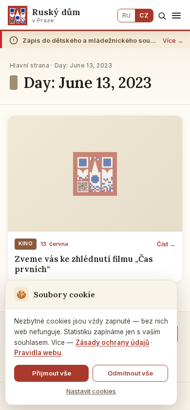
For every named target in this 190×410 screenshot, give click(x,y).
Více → (173, 40)
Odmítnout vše (130, 373)
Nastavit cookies (91, 391)
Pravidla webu (37, 353)
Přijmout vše (51, 373)
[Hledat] (162, 15)
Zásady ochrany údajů (112, 342)
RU (126, 15)
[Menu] (176, 15)
